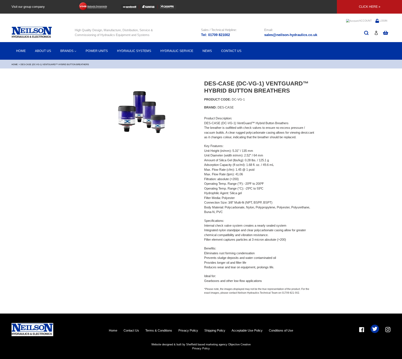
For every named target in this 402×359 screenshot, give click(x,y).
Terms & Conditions (158, 330)
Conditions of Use (281, 330)
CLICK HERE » (369, 6)
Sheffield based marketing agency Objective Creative (218, 344)
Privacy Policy (188, 330)
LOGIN (383, 20)
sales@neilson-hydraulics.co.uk (290, 35)
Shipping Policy (214, 330)
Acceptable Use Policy (247, 330)
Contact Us (131, 330)
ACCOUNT (365, 20)
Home (15, 64)
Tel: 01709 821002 (215, 35)
